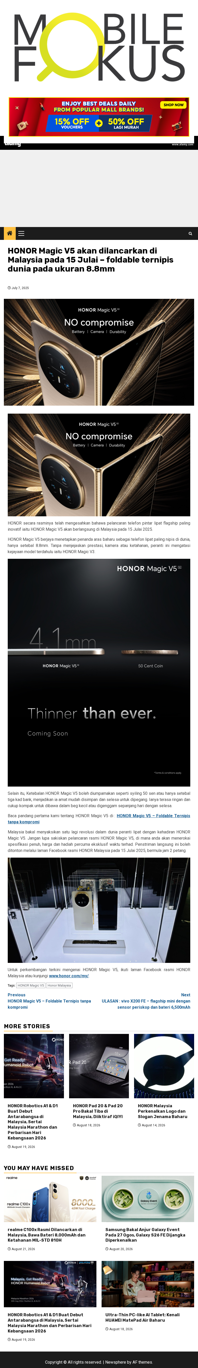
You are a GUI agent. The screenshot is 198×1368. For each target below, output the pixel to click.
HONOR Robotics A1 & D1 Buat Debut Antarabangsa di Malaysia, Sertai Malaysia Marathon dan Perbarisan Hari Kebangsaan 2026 (33, 1121)
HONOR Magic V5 (31, 985)
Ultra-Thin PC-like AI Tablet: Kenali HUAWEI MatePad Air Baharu (142, 1317)
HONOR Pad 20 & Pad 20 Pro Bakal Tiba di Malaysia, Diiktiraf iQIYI (98, 1111)
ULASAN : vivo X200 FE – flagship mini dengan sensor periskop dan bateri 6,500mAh (146, 1001)
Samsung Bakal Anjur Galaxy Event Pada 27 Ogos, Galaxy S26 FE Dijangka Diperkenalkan (145, 1235)
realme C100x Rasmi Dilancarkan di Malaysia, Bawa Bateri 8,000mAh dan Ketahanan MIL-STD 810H (47, 1235)
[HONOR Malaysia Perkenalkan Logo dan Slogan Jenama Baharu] (164, 1066)
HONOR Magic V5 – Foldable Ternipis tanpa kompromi (49, 1001)
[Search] (190, 234)
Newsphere (115, 1362)
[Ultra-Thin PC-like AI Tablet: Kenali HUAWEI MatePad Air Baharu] (148, 1284)
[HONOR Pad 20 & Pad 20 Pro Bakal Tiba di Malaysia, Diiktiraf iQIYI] (99, 1066)
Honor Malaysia (59, 985)
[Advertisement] (99, 188)
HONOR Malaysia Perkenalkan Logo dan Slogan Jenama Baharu (162, 1111)
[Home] (10, 233)
